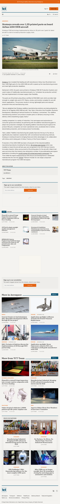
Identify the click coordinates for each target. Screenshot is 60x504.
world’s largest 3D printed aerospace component (33, 153)
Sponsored (33, 378)
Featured (9, 211)
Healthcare (5, 405)
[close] (58, 2)
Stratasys (5, 82)
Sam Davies (35, 221)
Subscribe (30, 190)
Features (33, 314)
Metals (3, 314)
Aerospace (5, 21)
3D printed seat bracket (38, 145)
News (32, 405)
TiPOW (21, 157)
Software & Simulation (8, 378)
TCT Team (6, 35)
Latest (4, 211)
